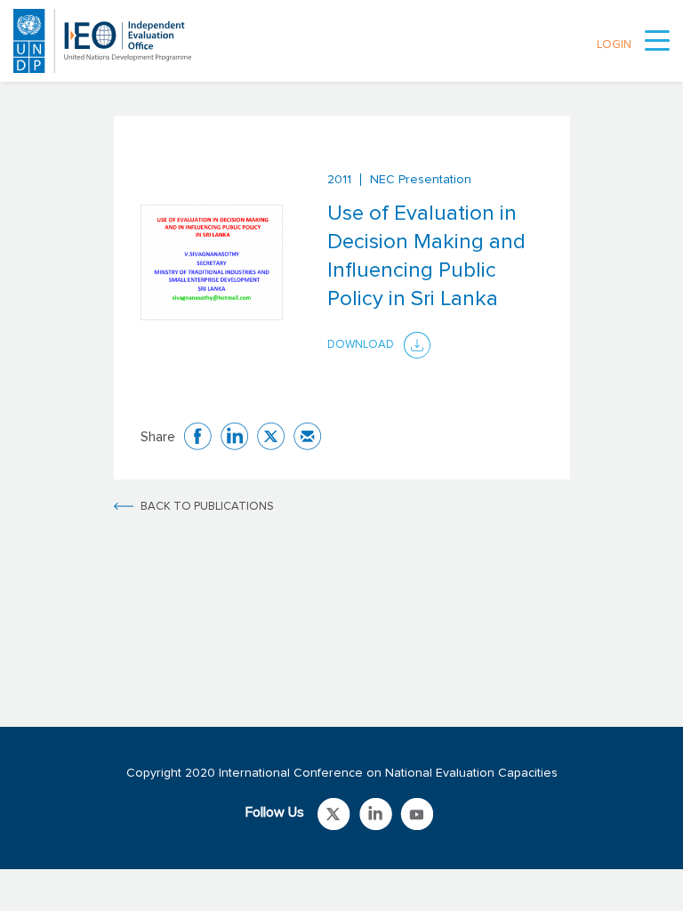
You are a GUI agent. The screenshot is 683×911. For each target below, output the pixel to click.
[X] (271, 436)
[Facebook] (198, 436)
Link (333, 814)
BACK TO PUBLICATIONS (207, 506)
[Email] (307, 436)
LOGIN (614, 45)
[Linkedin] (234, 436)
